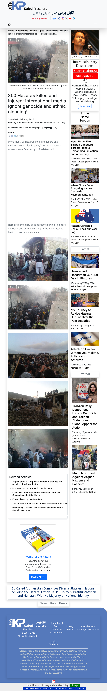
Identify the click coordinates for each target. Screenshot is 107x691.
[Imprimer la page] (17, 136)
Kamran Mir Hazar (80, 367)
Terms (70, 629)
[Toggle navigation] (95, 24)
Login (53, 641)
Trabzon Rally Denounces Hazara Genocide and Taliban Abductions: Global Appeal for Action (84, 417)
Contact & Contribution (56, 631)
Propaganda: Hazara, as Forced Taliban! (32, 488)
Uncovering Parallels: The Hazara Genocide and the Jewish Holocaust (37, 509)
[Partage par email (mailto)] (9, 136)
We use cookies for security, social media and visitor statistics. (54, 688)
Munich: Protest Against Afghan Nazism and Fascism (83, 479)
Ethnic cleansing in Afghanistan (27, 499)
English (39, 127)
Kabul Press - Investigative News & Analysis (85, 161)
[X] (22, 136)
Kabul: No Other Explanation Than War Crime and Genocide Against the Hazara (36, 494)
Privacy (69, 626)
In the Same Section (84, 117)
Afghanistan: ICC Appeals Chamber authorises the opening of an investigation (37, 483)
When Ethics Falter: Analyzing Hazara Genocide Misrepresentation (82, 190)
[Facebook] (12, 136)
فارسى (54, 127)
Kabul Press (22, 31)
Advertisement (88, 626)
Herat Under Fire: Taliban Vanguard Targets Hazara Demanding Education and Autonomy (84, 148)
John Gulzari (77, 328)
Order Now (37, 577)
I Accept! (75, 685)
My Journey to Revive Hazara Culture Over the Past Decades (82, 315)
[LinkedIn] (15, 136)
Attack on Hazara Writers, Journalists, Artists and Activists (85, 354)
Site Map (53, 644)
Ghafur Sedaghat (87, 491)
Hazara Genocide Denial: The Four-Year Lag (84, 229)
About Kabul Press (57, 625)
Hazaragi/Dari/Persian (88, 629)
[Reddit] (20, 136)
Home (11, 31)
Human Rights (37, 31)
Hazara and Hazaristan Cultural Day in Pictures (84, 275)
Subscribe (85, 106)
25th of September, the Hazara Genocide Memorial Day (39, 503)
